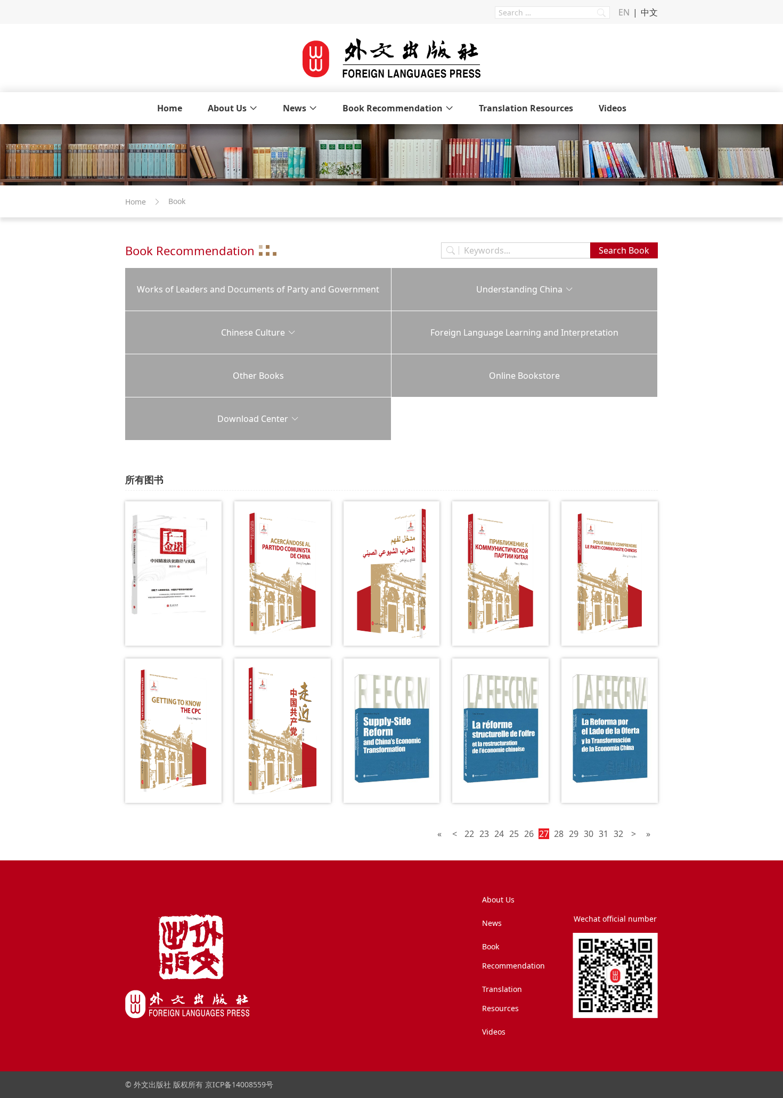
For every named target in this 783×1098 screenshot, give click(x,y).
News (294, 108)
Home (169, 108)
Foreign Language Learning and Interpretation (524, 332)
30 (588, 833)
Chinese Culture (253, 332)
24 (499, 833)
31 (603, 833)
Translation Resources (526, 108)
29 (573, 833)
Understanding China (519, 289)
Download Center (252, 419)
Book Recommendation (392, 108)
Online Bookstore (524, 375)
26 (529, 833)
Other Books (258, 375)
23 (484, 833)
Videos (612, 108)
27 (544, 833)
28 (559, 833)
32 (618, 833)
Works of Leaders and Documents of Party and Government (258, 289)
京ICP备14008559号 (239, 1084)
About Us (227, 108)
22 (469, 833)
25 (514, 833)
